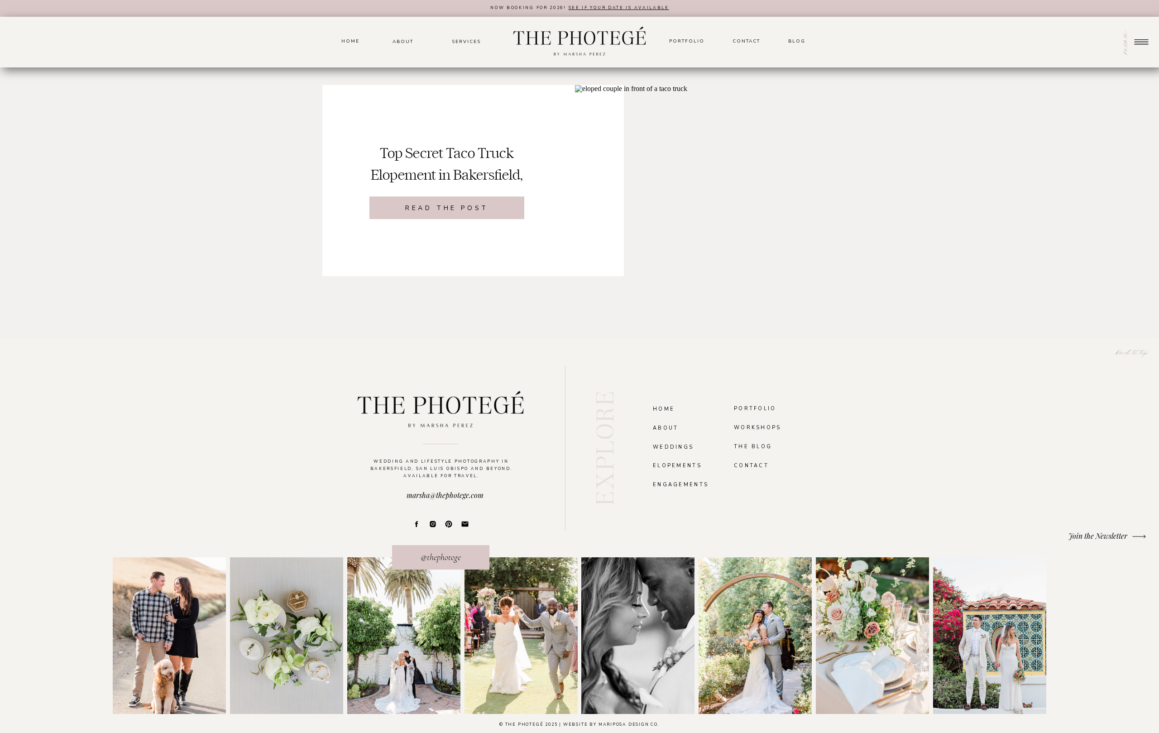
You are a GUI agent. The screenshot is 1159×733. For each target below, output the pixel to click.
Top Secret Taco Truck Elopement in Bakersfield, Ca (446, 175)
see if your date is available (619, 7)
